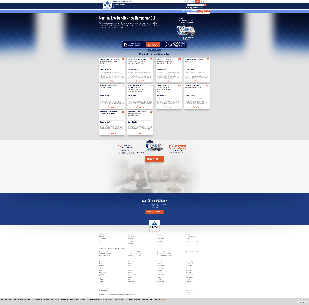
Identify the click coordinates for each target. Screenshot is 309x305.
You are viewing (189, 10)
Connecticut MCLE (102, 272)
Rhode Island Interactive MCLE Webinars (165, 250)
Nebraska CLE (159, 261)
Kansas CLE (130, 267)
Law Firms (132, 1)
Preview (112, 81)
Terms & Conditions (189, 290)
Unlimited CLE (130, 241)
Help (185, 1)
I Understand (302, 302)
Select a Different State (204, 11)
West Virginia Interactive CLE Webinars (164, 255)
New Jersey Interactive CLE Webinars (135, 251)
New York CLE (159, 270)
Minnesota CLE (131, 277)
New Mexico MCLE (160, 268)
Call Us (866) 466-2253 (190, 236)
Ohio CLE (158, 275)
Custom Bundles (131, 240)
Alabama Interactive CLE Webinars (105, 251)
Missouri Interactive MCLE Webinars (106, 255)
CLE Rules (159, 236)
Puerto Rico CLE (160, 283)
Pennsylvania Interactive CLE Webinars (135, 255)
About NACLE (101, 236)
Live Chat (187, 238)
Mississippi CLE (131, 279)
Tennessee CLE (189, 265)
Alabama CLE (101, 261)
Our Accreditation (102, 238)
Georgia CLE (101, 277)
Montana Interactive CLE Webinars (134, 250)
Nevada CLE (159, 263)
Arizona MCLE (101, 265)
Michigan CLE (130, 275)
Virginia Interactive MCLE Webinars (164, 253)
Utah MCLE (188, 268)
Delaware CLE (101, 274)
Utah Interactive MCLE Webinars (163, 251)
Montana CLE (130, 283)
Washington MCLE (189, 274)
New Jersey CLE (160, 267)
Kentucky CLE (130, 268)
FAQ (99, 241)
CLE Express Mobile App (161, 238)
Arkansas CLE (101, 267)
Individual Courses (131, 238)
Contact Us (188, 240)
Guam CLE (101, 279)
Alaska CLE (101, 263)
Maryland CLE (130, 272)
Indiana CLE (130, 263)
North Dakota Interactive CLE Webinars (135, 253)
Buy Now (152, 44)
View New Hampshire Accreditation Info (198, 12)
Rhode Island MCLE (189, 261)
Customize (153, 212)
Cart (193, 1)
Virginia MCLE (188, 272)
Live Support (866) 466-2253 (196, 7)
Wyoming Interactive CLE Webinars (192, 251)
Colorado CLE (101, 270)
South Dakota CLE (189, 263)
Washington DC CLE (189, 275)
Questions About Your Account (192, 241)
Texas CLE (188, 267)
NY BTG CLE (159, 241)
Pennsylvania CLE (160, 281)
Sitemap (187, 294)
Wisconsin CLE (189, 279)
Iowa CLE (129, 265)
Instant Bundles (131, 236)
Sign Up (203, 1)
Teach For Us (101, 240)
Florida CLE (101, 275)
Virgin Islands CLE (189, 270)
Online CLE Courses (161, 240)
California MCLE (102, 268)
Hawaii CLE (101, 281)
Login (197, 1)
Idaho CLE (101, 283)
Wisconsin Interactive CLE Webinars (193, 250)
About (115, 1)
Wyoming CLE (188, 281)
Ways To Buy (130, 243)
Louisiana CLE (130, 270)
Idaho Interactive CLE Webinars (105, 253)
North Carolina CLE (160, 272)
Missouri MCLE (131, 281)
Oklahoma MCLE (160, 277)
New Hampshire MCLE (161, 265)
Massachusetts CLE (132, 274)
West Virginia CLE (189, 277)
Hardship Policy (189, 292)
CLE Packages (122, 1)
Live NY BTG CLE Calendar (104, 250)
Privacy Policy (163, 299)
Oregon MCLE (159, 279)
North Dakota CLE (160, 274)
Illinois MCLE (130, 261)
